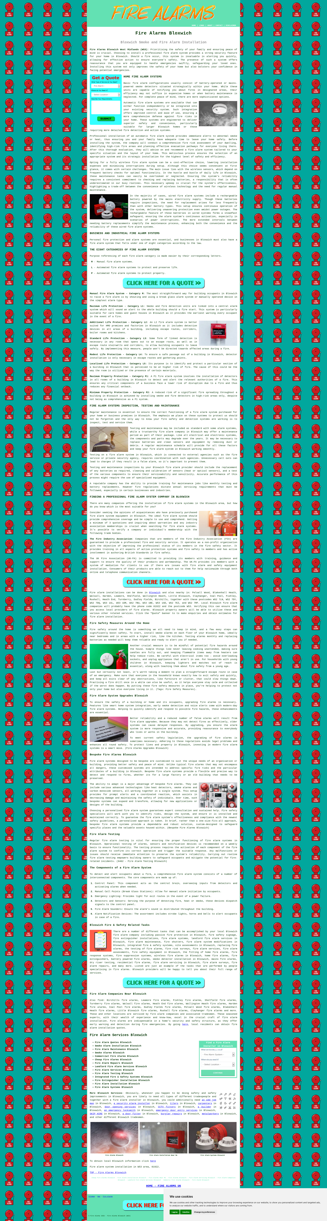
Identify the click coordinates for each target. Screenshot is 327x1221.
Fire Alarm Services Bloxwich (118, 1035)
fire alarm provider (179, 467)
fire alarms (141, 610)
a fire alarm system (203, 412)
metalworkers (210, 1114)
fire (116, 917)
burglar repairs (171, 1114)
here (185, 1024)
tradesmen (137, 1117)
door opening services (120, 1107)
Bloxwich (154, 592)
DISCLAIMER (231, 25)
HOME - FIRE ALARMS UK (163, 1185)
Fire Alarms (108, 1196)
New (98, 1196)
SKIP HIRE (96, 1114)
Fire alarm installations (107, 592)
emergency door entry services (176, 1110)
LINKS (201, 25)
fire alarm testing (115, 840)
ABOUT (209, 25)
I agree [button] (175, 1212)
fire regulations (147, 487)
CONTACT (219, 25)
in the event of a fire (105, 316)
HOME (194, 25)
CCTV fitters (167, 1107)
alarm (182, 891)
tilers (174, 1103)
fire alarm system (176, 53)
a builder (204, 1107)
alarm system (174, 322)
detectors (184, 396)
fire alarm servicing (167, 962)
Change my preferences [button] (204, 1212)
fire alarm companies (164, 1014)
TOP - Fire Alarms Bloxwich (108, 1172)
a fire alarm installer (125, 1100)
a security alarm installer (132, 1103)
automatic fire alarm (150, 136)
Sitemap (92, 1196)
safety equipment (225, 565)
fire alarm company (126, 935)
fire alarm (140, 83)
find (100, 1000)
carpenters (205, 1103)
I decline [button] (185, 1212)
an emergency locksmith (120, 1110)
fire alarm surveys (216, 962)
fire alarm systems (140, 227)
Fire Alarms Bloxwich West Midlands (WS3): (119, 49)
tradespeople (202, 1096)
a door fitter (131, 1114)
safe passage (170, 354)
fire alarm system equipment (109, 516)
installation (228, 162)
